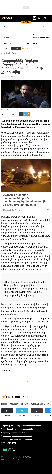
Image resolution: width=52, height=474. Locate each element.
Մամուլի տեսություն (41, 37)
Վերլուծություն (37, 404)
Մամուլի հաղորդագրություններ (20, 429)
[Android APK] (9, 449)
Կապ (3, 429)
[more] (47, 209)
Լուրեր (6, 37)
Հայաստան (6, 370)
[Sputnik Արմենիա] (7, 19)
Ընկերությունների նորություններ (15, 432)
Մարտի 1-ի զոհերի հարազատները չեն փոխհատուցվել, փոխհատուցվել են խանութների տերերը (24, 199)
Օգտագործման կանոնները (29, 425)
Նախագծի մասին (8, 425)
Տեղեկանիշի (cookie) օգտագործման (16, 439)
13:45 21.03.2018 (8, 76)
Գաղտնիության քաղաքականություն (16, 436)
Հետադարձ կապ (8, 442)
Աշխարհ (24, 404)
